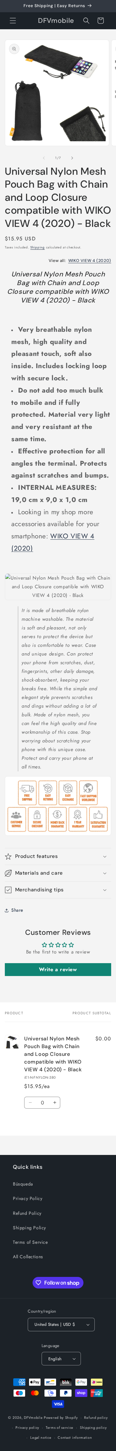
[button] (13, 21)
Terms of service (59, 1427)
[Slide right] (72, 158)
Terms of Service (30, 1242)
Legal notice (40, 1437)
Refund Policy (27, 1213)
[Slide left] (44, 158)
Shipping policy (93, 1427)
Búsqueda (23, 1184)
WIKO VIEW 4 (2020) (89, 260)
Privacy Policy (27, 1198)
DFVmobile (33, 1417)
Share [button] (17, 910)
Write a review (58, 969)
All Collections (28, 1256)
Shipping (37, 247)
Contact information (75, 1437)
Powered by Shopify (61, 1417)
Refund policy (96, 1417)
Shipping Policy (29, 1227)
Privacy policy (27, 1427)
